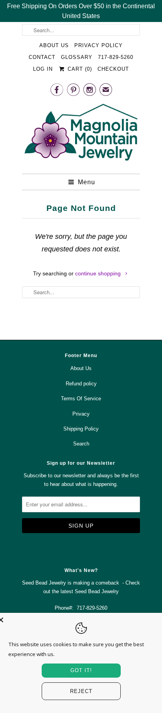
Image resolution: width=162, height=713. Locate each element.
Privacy (81, 414)
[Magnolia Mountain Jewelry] (81, 134)
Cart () (79, 69)
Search (81, 444)
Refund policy (81, 384)
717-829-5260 (115, 57)
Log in (43, 69)
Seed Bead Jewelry (97, 591)
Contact (42, 57)
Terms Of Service (81, 398)
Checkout (113, 69)
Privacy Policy (98, 45)
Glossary (76, 57)
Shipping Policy (81, 429)
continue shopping (98, 273)
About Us (54, 45)
